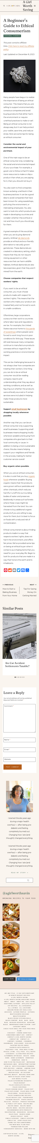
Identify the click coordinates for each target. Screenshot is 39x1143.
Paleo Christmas (19, 1087)
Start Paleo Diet (24, 1120)
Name (7, 740)
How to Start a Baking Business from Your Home (10, 590)
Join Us (8, 1066)
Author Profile (19, 1012)
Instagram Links (10, 1064)
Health (26, 1056)
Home (33, 1056)
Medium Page (14, 1072)
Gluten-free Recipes (24, 1053)
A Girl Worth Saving (19, 997)
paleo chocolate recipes (19, 1085)
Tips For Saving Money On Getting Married (29, 590)
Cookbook (28, 1041)
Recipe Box (28, 1103)
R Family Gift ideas (14, 1103)
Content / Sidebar (14, 1041)
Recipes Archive (25, 1108)
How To (24, 1060)
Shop (26, 1116)
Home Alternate (17, 1058)
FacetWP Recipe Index (19, 1045)
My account (25, 1072)
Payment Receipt (13, 1099)
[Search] (28, 880)
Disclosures (30, 1043)
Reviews (30, 1112)
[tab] (15, 677)
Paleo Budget (19, 1083)
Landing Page (29, 1068)
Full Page (21, 1051)
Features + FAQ (12, 1049)
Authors (31, 1012)
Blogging (31, 1022)
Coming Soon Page (24, 1033)
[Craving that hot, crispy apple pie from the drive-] (11, 948)
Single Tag (12, 1120)
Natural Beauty (11, 1074)
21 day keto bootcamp (25, 993)
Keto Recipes (9, 1068)
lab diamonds (23, 238)
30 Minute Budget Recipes (19, 995)
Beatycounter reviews (19, 1014)
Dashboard (8, 1043)
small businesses (19, 409)
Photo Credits (27, 1099)
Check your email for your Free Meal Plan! (19, 1029)
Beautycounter (19, 1016)
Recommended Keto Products (19, 1110)
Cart (34, 1024)
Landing (19, 1068)
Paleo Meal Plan (27, 1091)
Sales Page (13, 1114)
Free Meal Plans (26, 1049)
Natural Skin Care (27, 1074)
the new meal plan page (19, 1124)
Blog (21, 1020)
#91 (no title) (10, 993)
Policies (7, 1101)
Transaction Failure (19, 1126)
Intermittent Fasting (27, 1064)
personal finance (12, 36)
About (6, 1001)
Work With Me (29, 1129)
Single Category (12, 1118)
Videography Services (13, 1129)
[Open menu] (34, 5)
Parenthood (28, 1097)
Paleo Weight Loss (13, 1097)
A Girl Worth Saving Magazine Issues (19, 999)
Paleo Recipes (25, 1093)
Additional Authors (12, 1003)
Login (30, 1070)
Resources (21, 1112)
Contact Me (14, 1039)
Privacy (15, 1101)
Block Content (12, 1020)
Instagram (31, 1062)
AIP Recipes (12, 1005)
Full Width (30, 1051)
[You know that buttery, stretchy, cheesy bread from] (11, 912)
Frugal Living (9, 1051)
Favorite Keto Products (19, 1047)
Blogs (5, 1024)
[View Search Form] (4, 5)
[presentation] (19, 636)
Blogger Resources (18, 1022)
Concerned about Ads (15, 1035)
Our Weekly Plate (19, 1078)
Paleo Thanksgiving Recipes (19, 1095)
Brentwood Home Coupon (20, 1024)
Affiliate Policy (28, 1003)
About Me (20, 1001)
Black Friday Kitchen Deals (19, 1018)
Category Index (19, 1026)
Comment (9, 706)
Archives (8, 1012)
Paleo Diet (29, 1089)
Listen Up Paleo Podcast (16, 1070)
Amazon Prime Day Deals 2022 (19, 1010)
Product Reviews (28, 1101)
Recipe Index (13, 1106)
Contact (29, 1035)
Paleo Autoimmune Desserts (19, 1081)
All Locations (25, 1008)
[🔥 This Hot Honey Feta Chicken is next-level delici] (11, 930)
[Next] (33, 644)
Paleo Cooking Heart (14, 1089)
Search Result (17, 1116)
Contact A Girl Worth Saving (19, 1037)
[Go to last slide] (6, 644)
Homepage (30, 1058)
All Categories (25, 1005)
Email (7, 750)
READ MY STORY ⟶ (19, 873)
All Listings (13, 1008)
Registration (10, 1112)
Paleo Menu (13, 1093)
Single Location (27, 1118)
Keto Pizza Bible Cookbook (23, 1066)
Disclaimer (19, 1043)
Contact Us (24, 1039)
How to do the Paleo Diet (14, 1062)
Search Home (25, 1114)
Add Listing (30, 1001)
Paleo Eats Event (12, 1091)
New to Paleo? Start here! (19, 1076)
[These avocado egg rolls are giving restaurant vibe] (11, 966)
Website (7, 759)
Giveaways (10, 1053)
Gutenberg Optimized (13, 1056)
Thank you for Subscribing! (19, 1122)
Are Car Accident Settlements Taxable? (17, 665)
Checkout (11, 1033)
